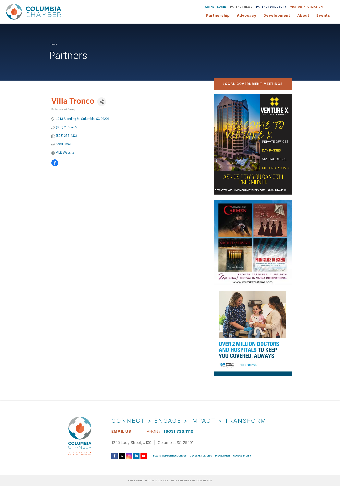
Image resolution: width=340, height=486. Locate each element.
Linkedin (136, 456)
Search (328, 7)
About (303, 15)
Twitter (122, 456)
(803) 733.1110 (179, 431)
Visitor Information (306, 6)
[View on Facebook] (54, 165)
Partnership (218, 15)
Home (53, 44)
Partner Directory (271, 6)
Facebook (114, 456)
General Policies (201, 456)
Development (276, 15)
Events (323, 15)
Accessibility (242, 456)
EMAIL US (121, 431)
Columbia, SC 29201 (175, 442)
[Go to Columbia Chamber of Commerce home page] (34, 12)
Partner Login (214, 6)
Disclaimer (222, 456)
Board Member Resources (170, 456)
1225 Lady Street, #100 (131, 442)
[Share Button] (101, 101)
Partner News (241, 6)
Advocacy (246, 15)
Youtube (143, 456)
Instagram (129, 456)
